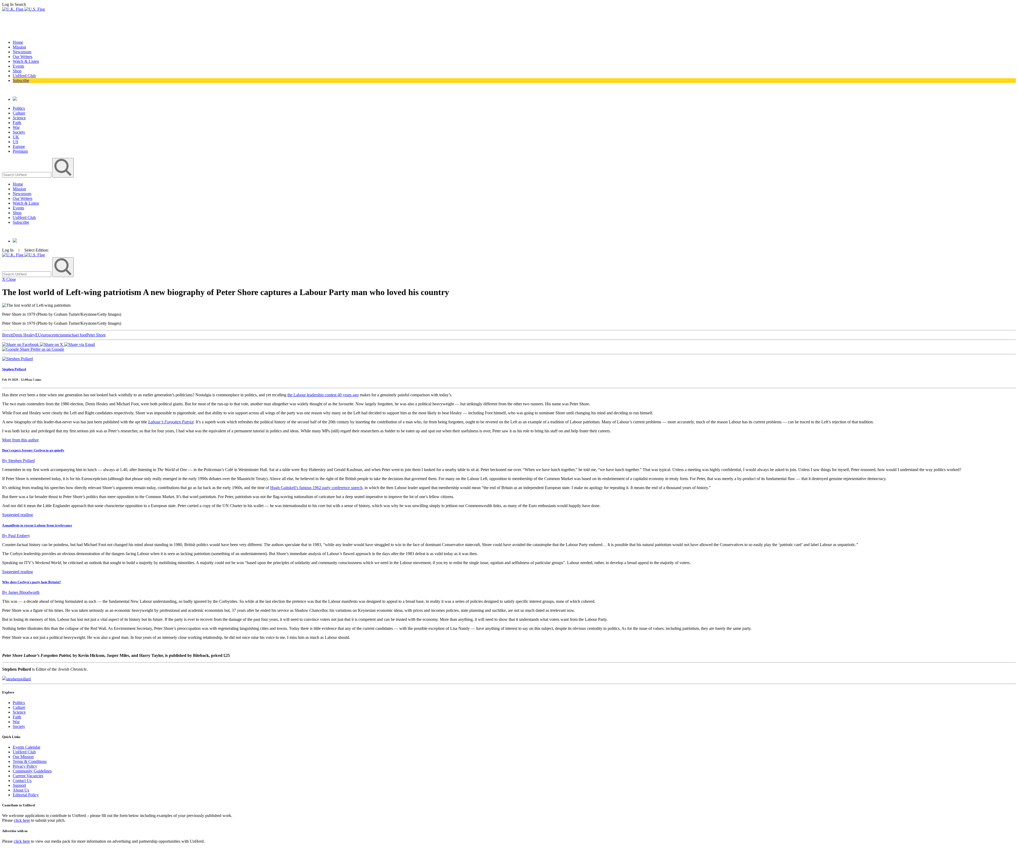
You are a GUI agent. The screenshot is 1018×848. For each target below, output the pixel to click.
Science (19, 118)
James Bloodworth (21, 592)
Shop (17, 71)
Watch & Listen (26, 61)
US (15, 141)
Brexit (7, 335)
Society (19, 132)
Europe (19, 146)
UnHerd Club (24, 75)
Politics (19, 108)
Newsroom (22, 52)
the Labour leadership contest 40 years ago (323, 395)
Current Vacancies (28, 776)
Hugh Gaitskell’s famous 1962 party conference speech (316, 487)
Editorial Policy (26, 795)
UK (16, 137)
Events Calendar (26, 747)
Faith (17, 122)
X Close (9, 279)
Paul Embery (16, 535)
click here (22, 820)
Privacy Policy (25, 766)
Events (18, 66)
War (16, 127)
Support (19, 785)
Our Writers (22, 56)
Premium (20, 151)
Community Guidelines (32, 771)
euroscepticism (53, 335)
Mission (19, 47)
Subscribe (21, 80)
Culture (19, 113)
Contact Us (22, 780)
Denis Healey (23, 335)
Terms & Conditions (30, 761)
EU (38, 335)
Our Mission (23, 756)
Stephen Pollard (14, 369)
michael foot (76, 335)
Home (18, 42)
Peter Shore (96, 335)
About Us (21, 790)
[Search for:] (27, 174)
